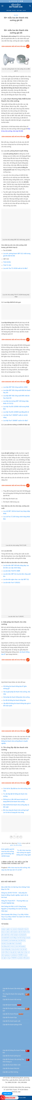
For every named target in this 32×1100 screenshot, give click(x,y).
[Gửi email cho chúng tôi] (20, 1)
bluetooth (20, 929)
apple (8, 929)
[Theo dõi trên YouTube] (22, 1)
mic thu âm (23, 949)
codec (7, 932)
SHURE (21, 955)
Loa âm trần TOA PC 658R (11, 571)
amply (3, 929)
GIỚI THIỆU (19, 10)
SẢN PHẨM (8, 10)
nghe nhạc (20, 952)
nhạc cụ (27, 952)
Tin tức (16, 15)
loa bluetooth (22, 934)
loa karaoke (5, 940)
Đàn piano (26, 958)
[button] (2, 6)
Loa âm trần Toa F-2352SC (11, 582)
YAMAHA (13, 958)
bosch (26, 929)
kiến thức (7, 934)
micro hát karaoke (20, 946)
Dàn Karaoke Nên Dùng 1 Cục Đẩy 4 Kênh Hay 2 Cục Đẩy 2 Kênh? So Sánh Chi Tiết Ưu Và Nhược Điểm (15, 917)
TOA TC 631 (7, 265)
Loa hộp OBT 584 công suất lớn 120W (15, 387)
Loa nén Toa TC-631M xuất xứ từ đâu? (15, 268)
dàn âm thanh (22, 932)
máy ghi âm (13, 952)
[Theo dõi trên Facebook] (18, 1)
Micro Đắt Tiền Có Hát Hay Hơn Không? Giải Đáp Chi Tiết (15, 888)
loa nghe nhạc (10, 943)
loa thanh (18, 943)
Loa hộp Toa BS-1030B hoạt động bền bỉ (16, 412)
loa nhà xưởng (17, 845)
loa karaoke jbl (13, 940)
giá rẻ (11, 845)
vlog (9, 958)
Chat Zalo (7, 1093)
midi (3, 952)
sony (25, 955)
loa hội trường (21, 937)
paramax (7, 955)
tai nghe (4, 958)
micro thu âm (15, 949)
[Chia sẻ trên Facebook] (14, 837)
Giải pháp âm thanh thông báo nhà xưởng (16, 697)
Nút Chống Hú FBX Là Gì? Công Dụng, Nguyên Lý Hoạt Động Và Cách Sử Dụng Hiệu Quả (14, 909)
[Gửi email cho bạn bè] (20, 837)
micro (12, 946)
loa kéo (4, 943)
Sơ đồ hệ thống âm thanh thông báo (14, 700)
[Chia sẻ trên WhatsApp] (11, 837)
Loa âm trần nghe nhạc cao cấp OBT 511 (16, 579)
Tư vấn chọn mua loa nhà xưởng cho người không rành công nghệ (24, 853)
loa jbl (28, 937)
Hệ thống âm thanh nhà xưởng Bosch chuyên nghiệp (15, 741)
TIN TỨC (14, 10)
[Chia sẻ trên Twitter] (17, 837)
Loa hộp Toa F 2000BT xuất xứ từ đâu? (15, 420)
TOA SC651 (7, 262)
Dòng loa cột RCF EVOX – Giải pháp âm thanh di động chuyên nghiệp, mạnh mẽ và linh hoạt (14, 895)
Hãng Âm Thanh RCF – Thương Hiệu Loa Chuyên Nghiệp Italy (14, 902)
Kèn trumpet (14, 934)
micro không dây (6, 949)
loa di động (13, 937)
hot (28, 932)
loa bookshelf (5, 937)
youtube (20, 958)
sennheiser (14, 955)
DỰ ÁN (24, 10)
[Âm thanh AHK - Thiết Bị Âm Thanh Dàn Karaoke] (16, 5)
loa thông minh (5, 946)
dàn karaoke (14, 932)
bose (3, 932)
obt (2, 955)
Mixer (7, 952)
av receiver (14, 929)
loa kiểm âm (22, 940)
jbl (2, 934)
